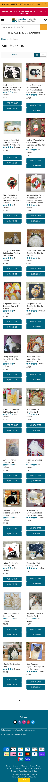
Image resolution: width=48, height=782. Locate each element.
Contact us (10, 768)
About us (24, 766)
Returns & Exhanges (32, 768)
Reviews (15, 766)
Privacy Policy (35, 766)
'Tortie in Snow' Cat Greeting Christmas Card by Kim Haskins (11, 142)
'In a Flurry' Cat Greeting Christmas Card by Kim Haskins (34, 512)
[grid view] (37, 55)
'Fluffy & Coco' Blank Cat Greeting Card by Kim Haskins (11, 253)
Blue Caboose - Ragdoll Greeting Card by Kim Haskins (35, 666)
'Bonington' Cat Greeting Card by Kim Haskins (11, 512)
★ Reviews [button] (24, 780)
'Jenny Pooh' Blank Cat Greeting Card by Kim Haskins (35, 253)
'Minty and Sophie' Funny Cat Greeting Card (11, 358)
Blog (35, 771)
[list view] (43, 55)
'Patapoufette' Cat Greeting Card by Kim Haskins (35, 305)
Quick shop (12, 108)
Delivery (19, 768)
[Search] (43, 27)
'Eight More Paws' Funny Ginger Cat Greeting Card (33, 358)
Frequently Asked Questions (21, 771)
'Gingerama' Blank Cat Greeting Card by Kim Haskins (12, 305)
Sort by (14, 55)
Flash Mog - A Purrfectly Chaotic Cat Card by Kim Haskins (12, 87)
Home (3, 39)
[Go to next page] (28, 700)
